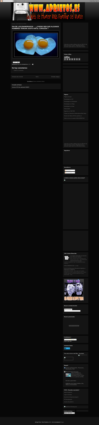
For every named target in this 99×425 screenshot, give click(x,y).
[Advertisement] (81, 80)
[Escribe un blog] (15, 62)
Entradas (68, 170)
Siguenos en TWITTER (69, 111)
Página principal (67, 96)
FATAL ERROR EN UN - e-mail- (71, 265)
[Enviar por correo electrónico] (13, 62)
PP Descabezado (68, 399)
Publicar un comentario (18, 70)
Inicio (37, 76)
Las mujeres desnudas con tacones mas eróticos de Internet (78, 256)
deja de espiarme (68, 392)
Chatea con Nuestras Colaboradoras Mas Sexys (75, 113)
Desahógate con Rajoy (69, 103)
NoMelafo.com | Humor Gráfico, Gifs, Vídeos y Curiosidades (75, 384)
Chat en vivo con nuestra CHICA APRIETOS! (74, 118)
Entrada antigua (55, 76)
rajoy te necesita (68, 394)
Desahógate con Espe (69, 106)
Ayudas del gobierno (69, 401)
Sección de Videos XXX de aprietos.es (73, 115)
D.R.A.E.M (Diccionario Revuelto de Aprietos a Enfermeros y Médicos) (74, 269)
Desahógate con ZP (68, 99)
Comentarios (69, 172)
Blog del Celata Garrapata (72, 371)
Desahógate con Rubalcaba (70, 101)
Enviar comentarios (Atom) (38, 81)
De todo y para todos (71, 380)
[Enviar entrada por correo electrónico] (32, 64)
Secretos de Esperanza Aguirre (71, 397)
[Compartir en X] (16, 62)
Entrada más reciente (17, 76)
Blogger (62, 422)
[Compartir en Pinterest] (19, 62)
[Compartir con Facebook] (17, 62)
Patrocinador (67, 108)
